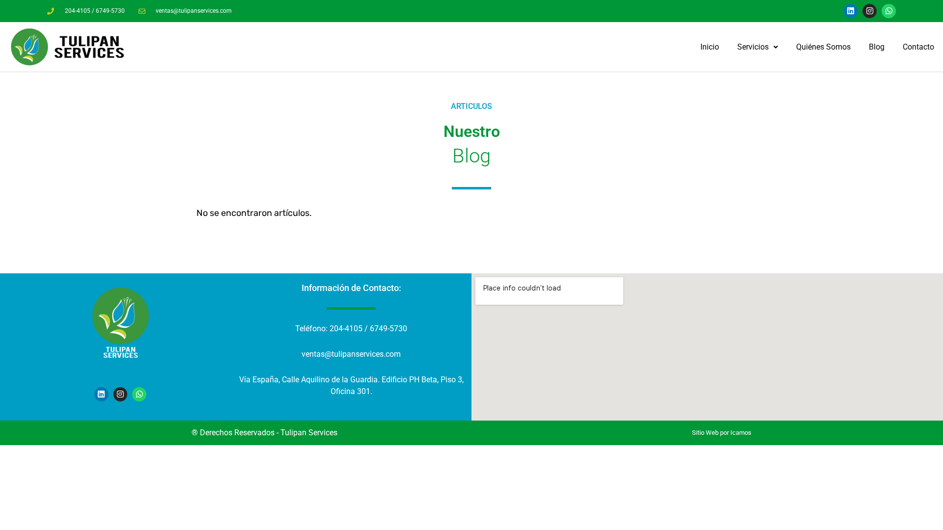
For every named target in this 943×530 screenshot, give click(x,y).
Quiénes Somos (823, 47)
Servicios (753, 47)
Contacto (918, 47)
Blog (877, 47)
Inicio (709, 47)
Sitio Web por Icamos (721, 432)
